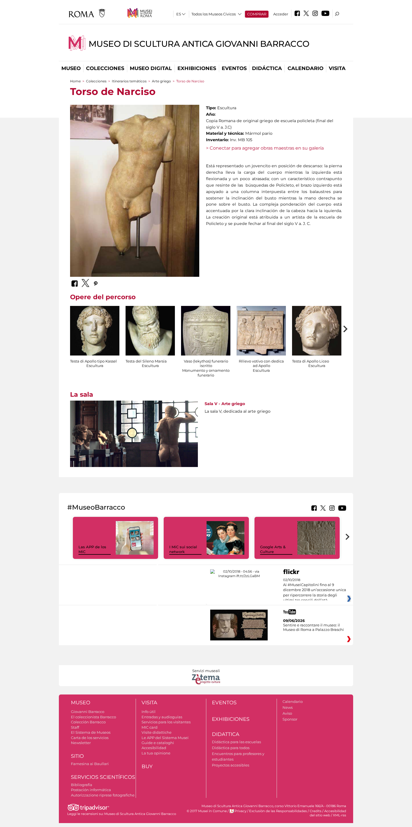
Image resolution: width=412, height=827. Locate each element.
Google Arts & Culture (273, 549)
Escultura (94, 365)
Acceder (280, 14)
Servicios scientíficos (103, 777)
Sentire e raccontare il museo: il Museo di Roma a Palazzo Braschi (313, 627)
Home (75, 81)
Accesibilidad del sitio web (328, 813)
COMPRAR (256, 14)
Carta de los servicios (89, 737)
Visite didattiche (157, 732)
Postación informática (91, 789)
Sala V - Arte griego (225, 403)
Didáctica (267, 68)
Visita (337, 68)
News (288, 707)
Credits (315, 811)
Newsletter (81, 742)
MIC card (150, 727)
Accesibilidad (154, 747)
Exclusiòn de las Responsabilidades (278, 811)
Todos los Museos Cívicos (213, 14)
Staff (75, 727)
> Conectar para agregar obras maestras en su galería (265, 148)
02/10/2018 (314, 590)
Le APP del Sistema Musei (165, 737)
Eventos (234, 68)
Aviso (287, 713)
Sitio (77, 756)
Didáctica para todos (230, 747)
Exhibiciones (196, 68)
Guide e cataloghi (158, 742)
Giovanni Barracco (87, 711)
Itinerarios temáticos (129, 81)
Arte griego (162, 81)
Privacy (240, 811)
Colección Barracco (88, 722)
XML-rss (339, 815)
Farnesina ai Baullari (90, 763)
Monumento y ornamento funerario (206, 372)
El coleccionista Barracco (93, 717)
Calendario (305, 68)
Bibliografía (81, 784)
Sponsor (290, 719)
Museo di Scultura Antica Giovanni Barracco (199, 44)
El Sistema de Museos (90, 732)
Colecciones (105, 68)
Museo (71, 68)
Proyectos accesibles (230, 765)
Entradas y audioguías (162, 717)
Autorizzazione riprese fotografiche (103, 795)
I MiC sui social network (183, 549)
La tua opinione (156, 753)
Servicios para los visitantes (166, 722)
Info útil (149, 711)
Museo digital (151, 68)
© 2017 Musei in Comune (207, 811)
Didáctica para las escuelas (236, 742)
